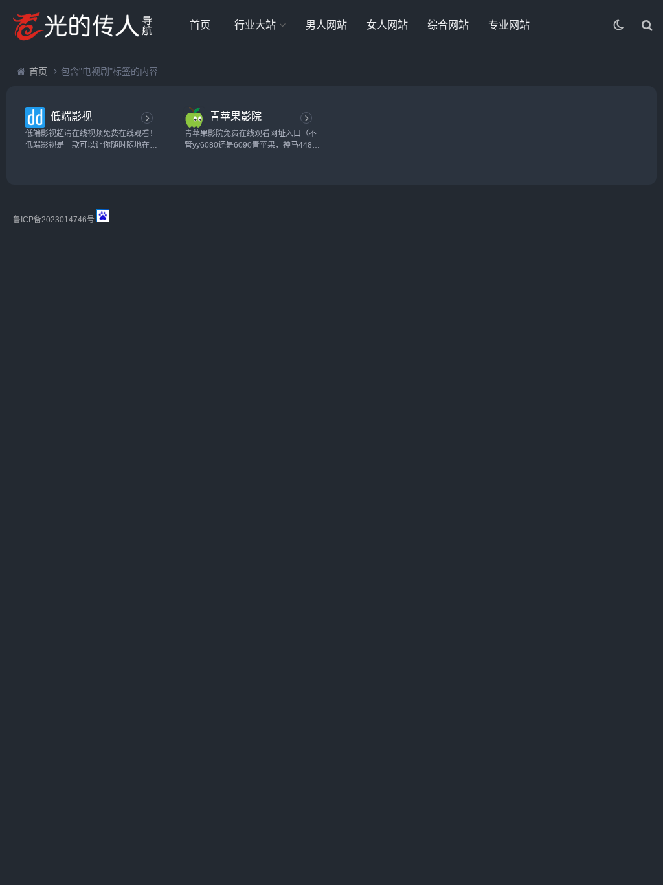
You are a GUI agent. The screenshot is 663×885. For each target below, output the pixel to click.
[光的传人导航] (81, 25)
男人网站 (326, 24)
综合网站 (448, 24)
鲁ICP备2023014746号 (54, 219)
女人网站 (387, 24)
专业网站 (509, 24)
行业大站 (255, 24)
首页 (200, 24)
